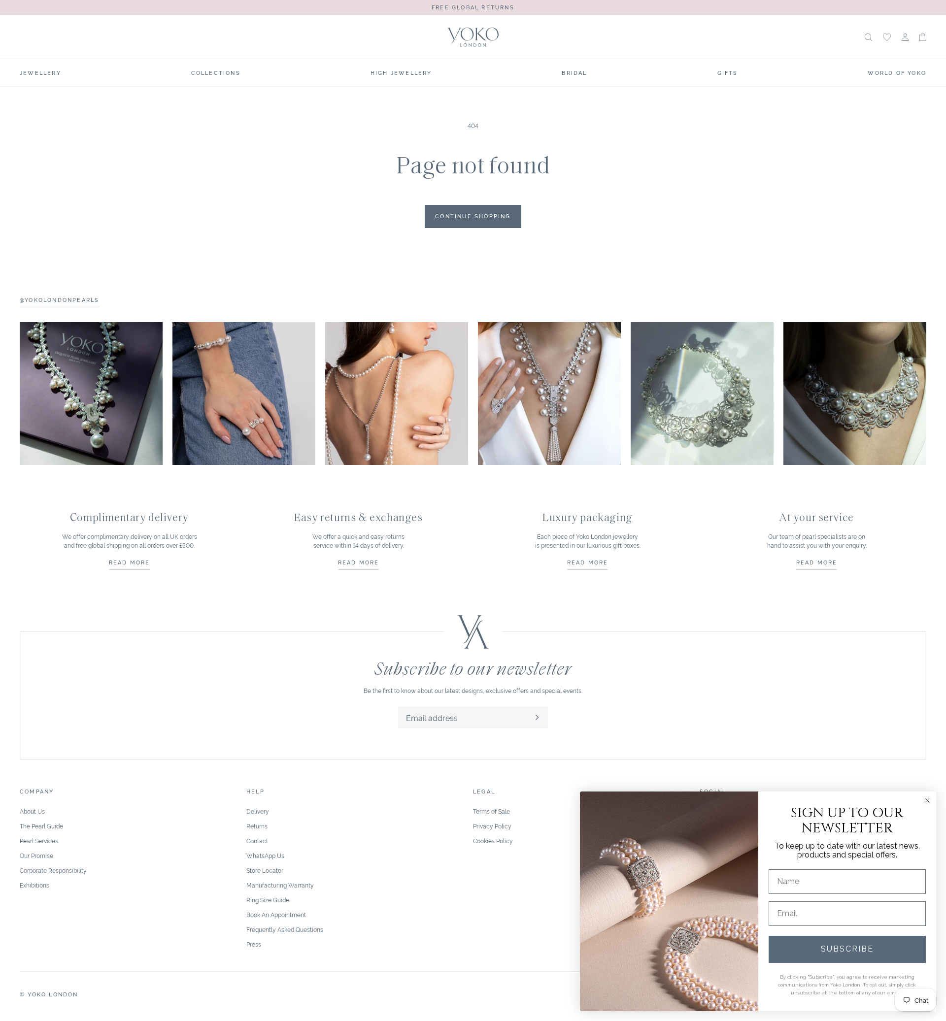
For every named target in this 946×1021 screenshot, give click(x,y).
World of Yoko (897, 72)
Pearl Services (39, 840)
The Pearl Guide (41, 826)
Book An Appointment (276, 914)
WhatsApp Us (265, 855)
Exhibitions (34, 885)
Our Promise (36, 855)
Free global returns (473, 7)
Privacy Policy (492, 826)
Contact (257, 840)
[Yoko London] (473, 37)
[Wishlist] (887, 37)
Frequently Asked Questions (284, 929)
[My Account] (905, 37)
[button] (922, 37)
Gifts (727, 72)
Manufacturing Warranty (280, 885)
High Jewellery (401, 72)
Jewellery (40, 72)
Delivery (257, 811)
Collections (215, 72)
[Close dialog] (927, 800)
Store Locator (264, 870)
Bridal (574, 72)
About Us (32, 811)
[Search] (868, 37)
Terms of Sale (491, 811)
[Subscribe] (537, 717)
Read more (129, 562)
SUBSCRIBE (847, 949)
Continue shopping (472, 216)
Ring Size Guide (267, 899)
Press (253, 944)
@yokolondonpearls (59, 299)
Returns (257, 826)
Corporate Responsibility (53, 870)
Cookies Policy (493, 840)
